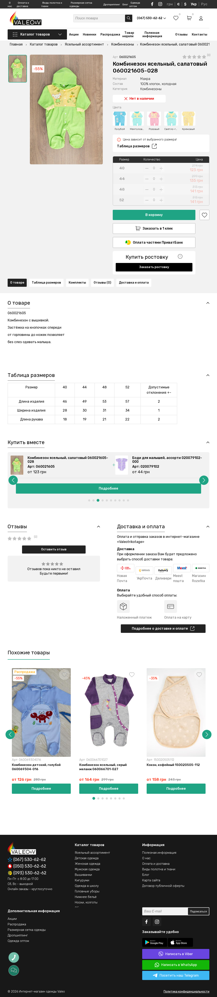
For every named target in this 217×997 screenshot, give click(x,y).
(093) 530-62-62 (29, 873)
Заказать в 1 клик (158, 228)
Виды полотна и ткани (158, 869)
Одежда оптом (18, 941)
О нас (146, 858)
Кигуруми (82, 880)
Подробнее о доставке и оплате (160, 628)
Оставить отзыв (54, 549)
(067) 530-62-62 (29, 859)
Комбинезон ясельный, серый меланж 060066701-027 (103, 767)
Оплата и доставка (156, 864)
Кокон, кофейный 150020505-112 (173, 765)
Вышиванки (83, 875)
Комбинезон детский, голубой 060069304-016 (36, 767)
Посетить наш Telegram (179, 975)
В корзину (154, 215)
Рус (204, 4)
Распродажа (110, 34)
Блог (125, 4)
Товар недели (128, 34)
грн (170, 4)
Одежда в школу (87, 886)
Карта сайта (151, 880)
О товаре (17, 282)
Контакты (199, 34)
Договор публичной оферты (163, 886)
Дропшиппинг (111, 4)
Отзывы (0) (102, 282)
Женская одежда (87, 864)
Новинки (89, 34)
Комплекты (77, 282)
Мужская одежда (87, 869)
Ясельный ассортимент (92, 853)
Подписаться (198, 911)
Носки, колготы (86, 902)
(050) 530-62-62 (29, 866)
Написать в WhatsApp (179, 965)
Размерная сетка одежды (27, 930)
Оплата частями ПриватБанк (158, 242)
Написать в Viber (179, 954)
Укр (194, 4)
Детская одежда (87, 858)
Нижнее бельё (86, 897)
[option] (17, 69)
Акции (74, 34)
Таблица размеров (133, 146)
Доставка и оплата (134, 282)
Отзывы (181, 34)
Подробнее (108, 488)
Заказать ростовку (154, 267)
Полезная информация (152, 34)
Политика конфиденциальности (186, 991)
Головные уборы (87, 891)
